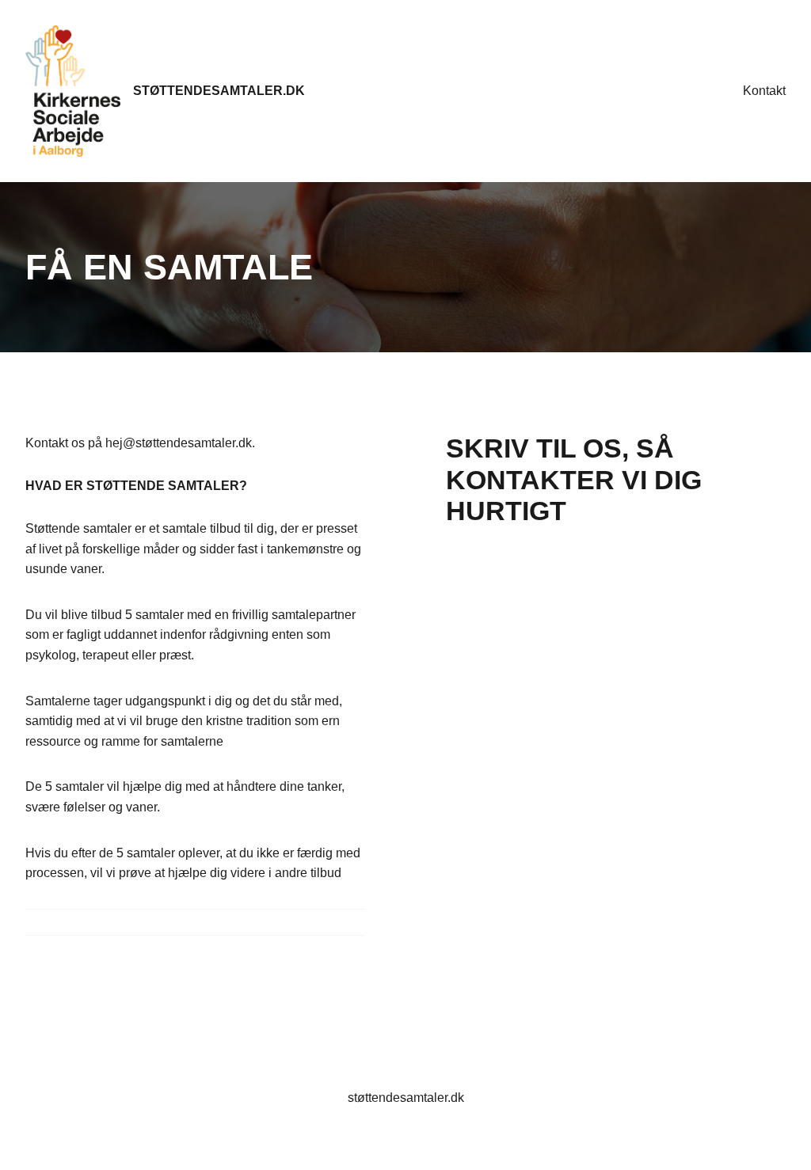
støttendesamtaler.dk (219, 90)
